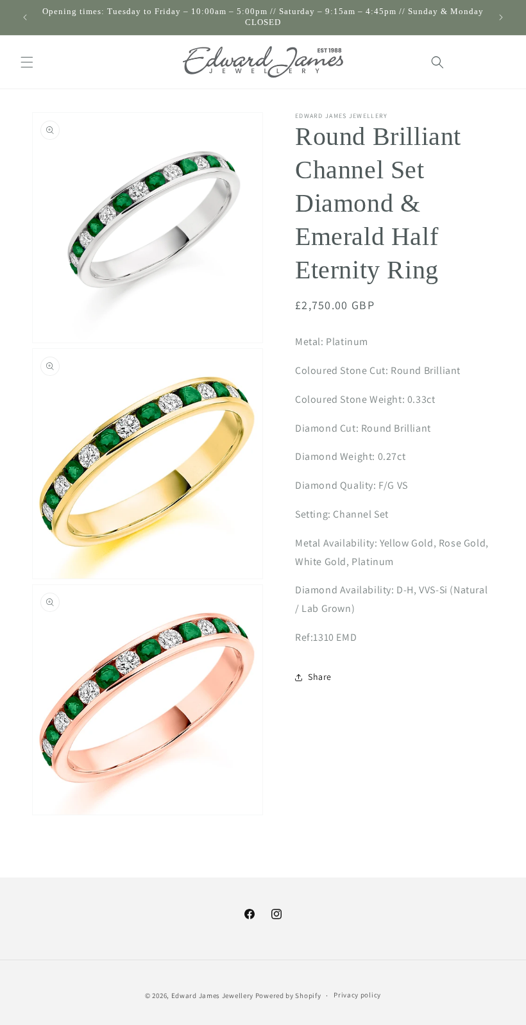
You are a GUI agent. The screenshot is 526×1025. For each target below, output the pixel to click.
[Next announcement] (501, 17)
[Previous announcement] (25, 17)
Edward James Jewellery (213, 995)
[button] (27, 62)
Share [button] (320, 676)
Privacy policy (357, 994)
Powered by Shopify (288, 995)
